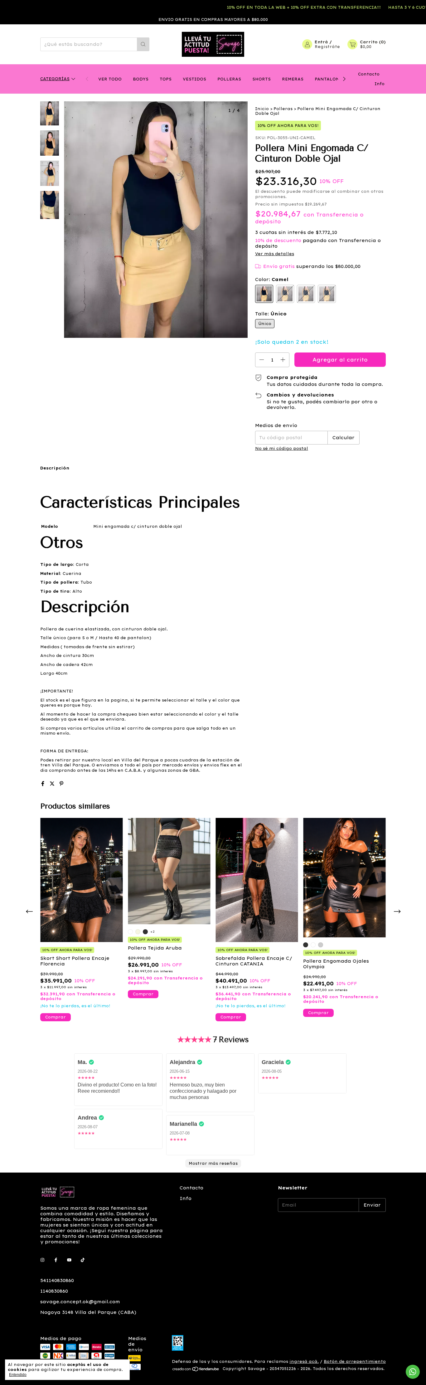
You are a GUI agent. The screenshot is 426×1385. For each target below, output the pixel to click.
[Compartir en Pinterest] (61, 783)
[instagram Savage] (42, 1260)
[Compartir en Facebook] (43, 783)
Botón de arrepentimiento (355, 1361)
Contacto (369, 74)
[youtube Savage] (69, 1260)
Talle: (271, 314)
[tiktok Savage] (82, 1260)
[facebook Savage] (56, 1260)
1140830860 (54, 1291)
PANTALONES (330, 79)
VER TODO (110, 79)
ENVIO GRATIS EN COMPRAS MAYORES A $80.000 (213, 19)
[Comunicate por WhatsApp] (413, 1372)
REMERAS (292, 79)
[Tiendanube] (196, 1370)
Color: (271, 279)
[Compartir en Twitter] (53, 783)
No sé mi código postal (281, 448)
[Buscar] (143, 44)
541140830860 (57, 1280)
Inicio (262, 108)
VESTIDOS (194, 79)
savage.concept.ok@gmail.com (80, 1302)
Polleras (283, 108)
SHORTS (261, 79)
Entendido (18, 1375)
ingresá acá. (304, 1361)
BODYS (140, 79)
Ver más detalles (274, 253)
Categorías (55, 78)
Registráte (327, 46)
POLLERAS (229, 79)
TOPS (166, 79)
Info (380, 83)
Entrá (321, 42)
